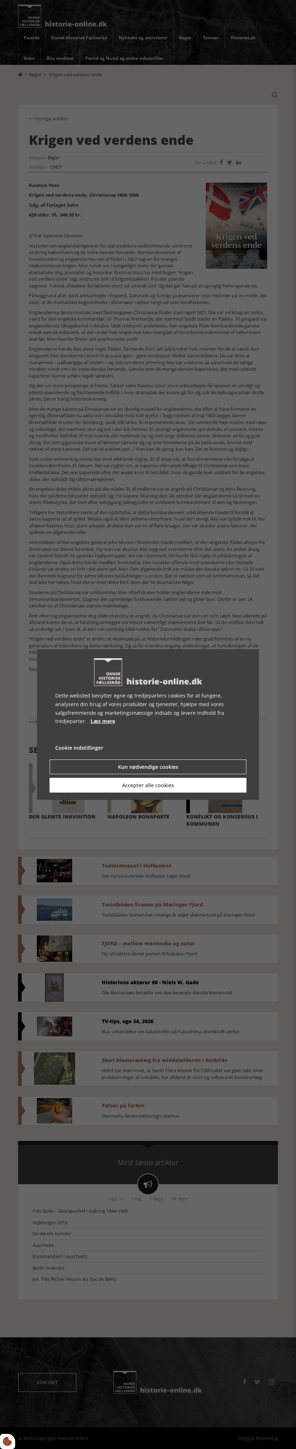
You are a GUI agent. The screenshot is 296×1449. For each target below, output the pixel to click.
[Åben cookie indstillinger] (7, 1441)
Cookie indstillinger (79, 747)
